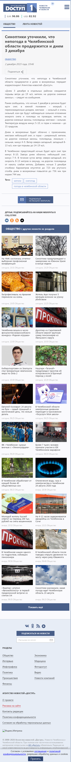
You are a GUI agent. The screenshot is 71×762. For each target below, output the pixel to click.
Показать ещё (35, 607)
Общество (10, 59)
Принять (36, 758)
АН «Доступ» (34, 745)
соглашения (40, 751)
